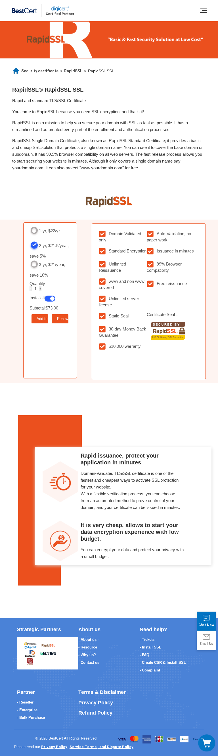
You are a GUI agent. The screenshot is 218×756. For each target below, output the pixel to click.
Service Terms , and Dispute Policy (101, 746)
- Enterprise (27, 710)
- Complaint (150, 670)
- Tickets (147, 639)
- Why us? (87, 655)
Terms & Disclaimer (102, 692)
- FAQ (144, 655)
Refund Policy (95, 713)
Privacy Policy (95, 703)
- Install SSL (150, 647)
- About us (87, 639)
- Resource (87, 647)
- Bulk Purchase (31, 717)
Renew (62, 319)
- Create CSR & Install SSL (163, 662)
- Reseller (25, 702)
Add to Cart (42, 319)
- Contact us (88, 662)
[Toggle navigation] (206, 742)
